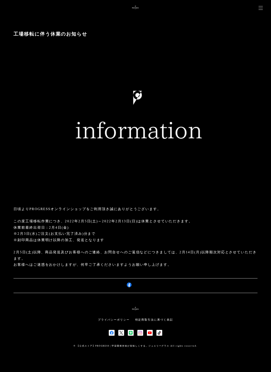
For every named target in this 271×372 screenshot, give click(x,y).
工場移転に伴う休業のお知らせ (50, 34)
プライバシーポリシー (113, 319)
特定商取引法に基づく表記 (154, 319)
